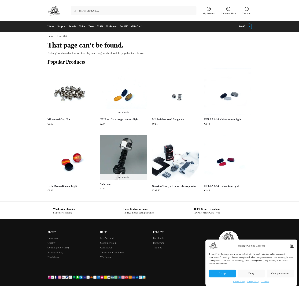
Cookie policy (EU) (58, 247)
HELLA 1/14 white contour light (222, 119)
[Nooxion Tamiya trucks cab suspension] (175, 158)
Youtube (157, 247)
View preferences (280, 273)
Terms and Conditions (112, 252)
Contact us (265, 281)
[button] (292, 245)
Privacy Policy (253, 281)
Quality (51, 242)
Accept (222, 273)
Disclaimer (53, 257)
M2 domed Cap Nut (58, 119)
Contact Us (106, 247)
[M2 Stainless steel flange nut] (175, 91)
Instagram (158, 242)
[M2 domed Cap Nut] (71, 91)
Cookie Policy (239, 281)
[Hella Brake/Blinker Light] (71, 158)
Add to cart (71, 131)
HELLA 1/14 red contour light (221, 186)
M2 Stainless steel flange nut (168, 119)
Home (50, 36)
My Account (209, 13)
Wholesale (106, 257)
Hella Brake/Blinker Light (62, 186)
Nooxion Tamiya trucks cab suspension (174, 186)
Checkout (246, 13)
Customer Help (228, 13)
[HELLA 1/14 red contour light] (227, 158)
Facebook (158, 238)
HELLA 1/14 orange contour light (119, 119)
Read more (123, 131)
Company (52, 238)
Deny (251, 273)
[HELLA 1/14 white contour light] (227, 91)
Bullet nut (105, 184)
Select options (175, 198)
